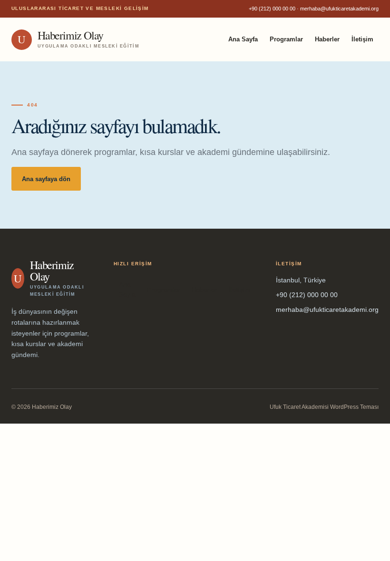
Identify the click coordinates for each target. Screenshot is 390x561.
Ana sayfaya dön (46, 179)
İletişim (362, 39)
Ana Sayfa (243, 39)
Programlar (286, 39)
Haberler (327, 39)
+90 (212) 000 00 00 (272, 8)
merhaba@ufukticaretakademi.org (339, 8)
